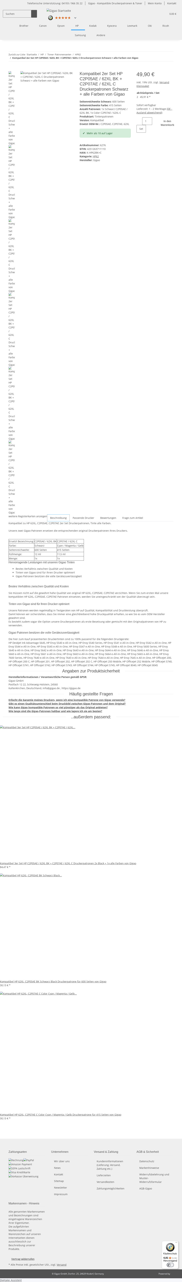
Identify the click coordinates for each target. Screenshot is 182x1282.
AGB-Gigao (145, 1188)
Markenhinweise (149, 1168)
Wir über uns (62, 1161)
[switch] (170, 1265)
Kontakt (171, 3)
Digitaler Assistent (11, 1280)
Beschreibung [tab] (58, 518)
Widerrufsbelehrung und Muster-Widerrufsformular (154, 1178)
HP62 (96, 156)
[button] (163, 14)
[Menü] (176, 1243)
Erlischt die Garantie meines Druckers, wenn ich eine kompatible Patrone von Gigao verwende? (67, 700)
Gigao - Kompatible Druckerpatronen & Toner (115, 3)
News (57, 1168)
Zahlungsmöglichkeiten (110, 1188)
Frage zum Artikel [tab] (132, 518)
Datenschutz (146, 1161)
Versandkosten (105, 1182)
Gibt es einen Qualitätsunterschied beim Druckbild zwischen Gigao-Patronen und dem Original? (67, 703)
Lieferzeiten (104, 1175)
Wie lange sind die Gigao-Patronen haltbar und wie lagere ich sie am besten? (55, 711)
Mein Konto (155, 3)
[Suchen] (34, 14)
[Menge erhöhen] (139, 136)
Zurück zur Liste (17, 54)
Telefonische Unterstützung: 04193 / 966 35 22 (54, 3)
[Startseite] (11, 25)
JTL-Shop (175, 1273)
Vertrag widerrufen (22, 1259)
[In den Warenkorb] (11, 69)
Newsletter (60, 1187)
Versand (61, 1264)
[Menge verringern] (139, 121)
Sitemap (59, 1181)
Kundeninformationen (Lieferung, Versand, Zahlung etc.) (110, 1165)
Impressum (61, 1194)
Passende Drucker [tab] (83, 518)
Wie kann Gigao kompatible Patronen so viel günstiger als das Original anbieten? (58, 707)
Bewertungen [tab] (108, 518)
